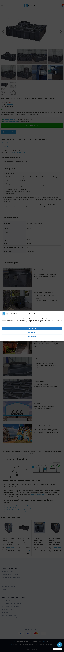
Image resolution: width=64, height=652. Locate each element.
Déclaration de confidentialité (36, 339)
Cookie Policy (23, 339)
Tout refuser (32, 333)
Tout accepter (32, 328)
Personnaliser (32, 337)
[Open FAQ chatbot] (59, 644)
